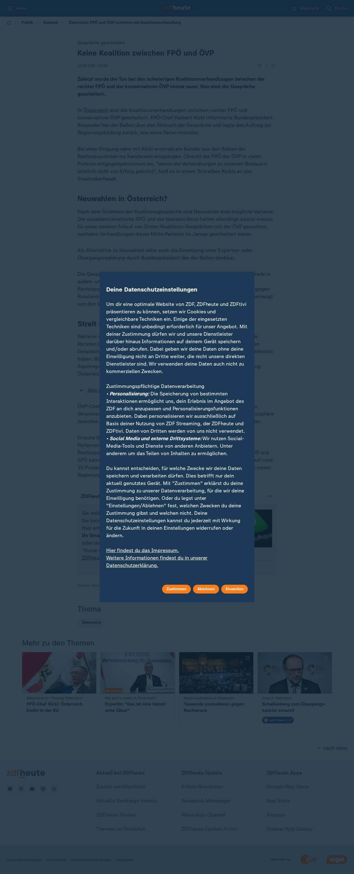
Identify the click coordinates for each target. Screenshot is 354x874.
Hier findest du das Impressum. (142, 550)
